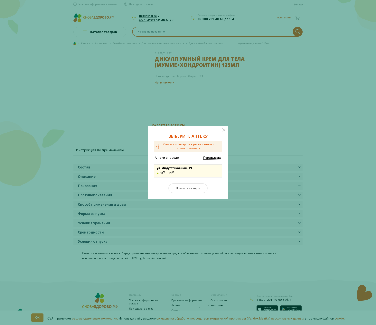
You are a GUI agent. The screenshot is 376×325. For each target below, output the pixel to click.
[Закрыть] (224, 130)
